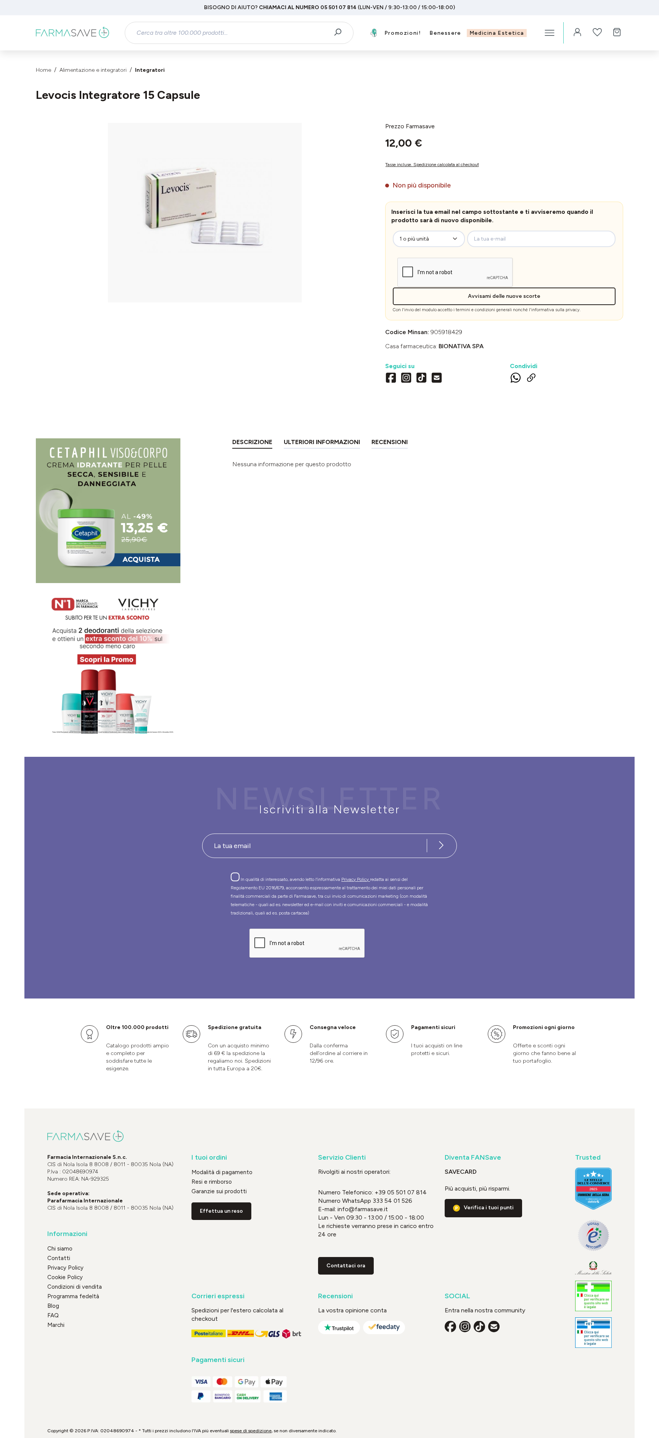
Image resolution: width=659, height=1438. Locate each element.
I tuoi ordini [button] (209, 1158)
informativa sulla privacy (555, 309)
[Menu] (549, 33)
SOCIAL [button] (457, 1296)
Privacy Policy (355, 879)
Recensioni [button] (335, 1296)
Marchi (55, 1325)
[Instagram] (406, 379)
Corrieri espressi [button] (217, 1296)
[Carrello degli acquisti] (617, 32)
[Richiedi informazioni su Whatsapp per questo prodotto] (515, 379)
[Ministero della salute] (593, 1268)
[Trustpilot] (339, 1327)
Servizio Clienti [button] (342, 1158)
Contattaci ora (345, 1265)
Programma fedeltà (73, 1296)
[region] (204, 212)
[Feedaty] (384, 1327)
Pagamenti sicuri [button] (217, 1360)
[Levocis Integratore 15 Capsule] (205, 205)
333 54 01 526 (391, 1200)
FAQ (53, 1315)
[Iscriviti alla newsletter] (441, 846)
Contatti (58, 1258)
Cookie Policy (65, 1277)
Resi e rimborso (211, 1181)
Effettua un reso (221, 1211)
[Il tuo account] (577, 32)
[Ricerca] (340, 33)
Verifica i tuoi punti (489, 1207)
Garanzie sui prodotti (219, 1191)
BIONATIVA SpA (461, 346)
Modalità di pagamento (221, 1172)
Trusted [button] (588, 1158)
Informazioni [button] (67, 1234)
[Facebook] (391, 379)
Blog (53, 1305)
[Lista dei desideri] (597, 32)
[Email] (436, 379)
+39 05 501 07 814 (401, 1192)
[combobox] (232, 33)
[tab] (252, 443)
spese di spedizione (251, 1430)
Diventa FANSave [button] (473, 1158)
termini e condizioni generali (484, 309)
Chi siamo (59, 1248)
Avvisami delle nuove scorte (504, 296)
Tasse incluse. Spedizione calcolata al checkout (432, 164)
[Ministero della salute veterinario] (593, 1332)
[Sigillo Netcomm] (593, 1235)
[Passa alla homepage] (72, 32)
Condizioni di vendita (74, 1286)
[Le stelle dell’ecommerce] (593, 1189)
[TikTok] (421, 379)
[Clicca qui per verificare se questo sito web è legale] (593, 1296)
